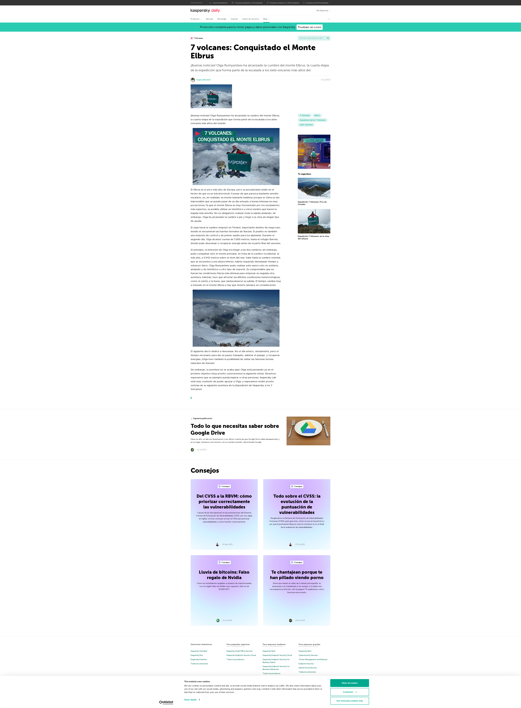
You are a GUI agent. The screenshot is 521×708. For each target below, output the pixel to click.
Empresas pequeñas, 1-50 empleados (249, 3)
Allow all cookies (350, 683)
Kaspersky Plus (197, 655)
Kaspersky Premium (199, 659)
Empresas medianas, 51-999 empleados (284, 3)
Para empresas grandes (309, 644)
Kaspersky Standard (199, 651)
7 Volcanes (198, 38)
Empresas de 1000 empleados (317, 3)
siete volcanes (306, 125)
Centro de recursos (250, 19)
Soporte (234, 19)
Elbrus (317, 115)
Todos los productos (235, 659)
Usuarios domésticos (220, 3)
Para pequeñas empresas (238, 644)
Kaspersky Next (269, 651)
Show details (190, 699)
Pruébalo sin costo (309, 27)
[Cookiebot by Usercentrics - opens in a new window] (166, 703)
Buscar (327, 38)
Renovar (209, 19)
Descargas (221, 19)
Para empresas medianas (274, 644)
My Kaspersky (322, 10)
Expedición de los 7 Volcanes (312, 120)
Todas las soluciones (199, 664)
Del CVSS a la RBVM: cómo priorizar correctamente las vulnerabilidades (224, 502)
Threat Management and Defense (313, 659)
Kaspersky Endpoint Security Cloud (241, 655)
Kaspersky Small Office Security (239, 651)
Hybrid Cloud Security (308, 668)
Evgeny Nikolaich (204, 80)
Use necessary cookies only (349, 701)
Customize (348, 692)
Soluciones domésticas (201, 644)
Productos (195, 19)
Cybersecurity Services (308, 655)
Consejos (225, 486)
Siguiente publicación (202, 418)
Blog (265, 19)
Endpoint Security (306, 664)
